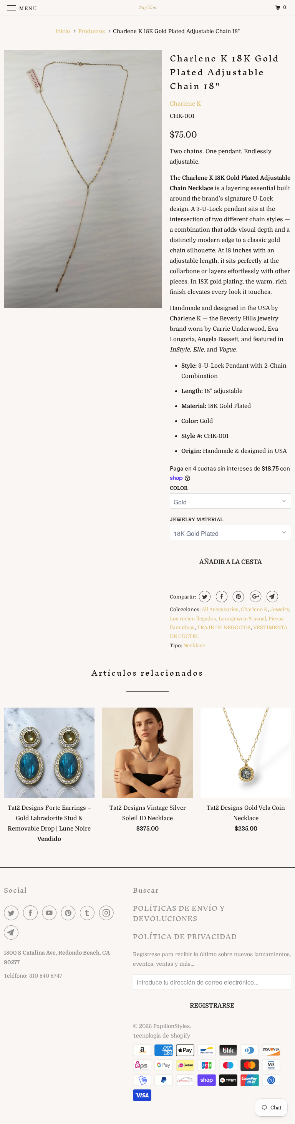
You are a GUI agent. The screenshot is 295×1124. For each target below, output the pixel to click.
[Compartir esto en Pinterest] (237, 596)
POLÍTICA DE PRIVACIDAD (185, 937)
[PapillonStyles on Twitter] (13, 912)
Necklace (194, 645)
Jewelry (279, 609)
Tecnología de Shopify (161, 1036)
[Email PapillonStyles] (13, 932)
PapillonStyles (171, 1026)
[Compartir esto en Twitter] (203, 596)
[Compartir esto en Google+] (254, 596)
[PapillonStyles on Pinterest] (70, 912)
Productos (91, 31)
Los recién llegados (193, 619)
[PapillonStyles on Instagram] (108, 912)
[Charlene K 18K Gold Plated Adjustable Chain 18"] (83, 179)
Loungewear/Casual (242, 619)
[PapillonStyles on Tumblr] (89, 912)
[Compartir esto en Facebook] (220, 596)
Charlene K (185, 103)
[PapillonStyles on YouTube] (51, 912)
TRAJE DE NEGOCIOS (224, 627)
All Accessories (220, 609)
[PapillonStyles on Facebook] (32, 912)
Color (178, 488)
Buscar (146, 890)
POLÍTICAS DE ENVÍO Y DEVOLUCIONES (179, 913)
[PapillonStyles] (147, 7)
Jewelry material (196, 519)
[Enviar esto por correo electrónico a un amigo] (271, 596)
